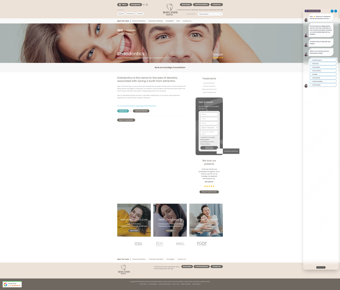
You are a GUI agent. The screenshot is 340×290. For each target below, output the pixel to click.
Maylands (121, 14)
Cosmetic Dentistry (155, 21)
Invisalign (170, 21)
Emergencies (135, 4)
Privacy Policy (143, 284)
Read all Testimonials (209, 189)
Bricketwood (130, 14)
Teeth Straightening (209, 92)
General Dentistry (139, 21)
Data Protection (196, 284)
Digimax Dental (205, 281)
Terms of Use (175, 284)
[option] (170, 67)
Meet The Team (123, 21)
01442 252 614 (201, 4)
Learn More (134, 231)
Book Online (186, 4)
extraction (169, 81)
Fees (178, 21)
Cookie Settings (152, 284)
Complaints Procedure (164, 284)
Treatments (128, 58)
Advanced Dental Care (143, 58)
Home (119, 58)
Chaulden (140, 14)
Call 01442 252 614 (141, 111)
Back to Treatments (126, 120)
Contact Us (217, 4)
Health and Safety (186, 284)
